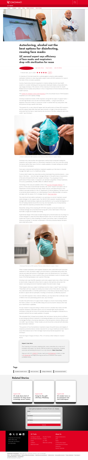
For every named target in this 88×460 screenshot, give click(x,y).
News (57, 440)
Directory (58, 446)
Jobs (57, 438)
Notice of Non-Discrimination (28, 455)
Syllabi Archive (51, 455)
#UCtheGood (52, 353)
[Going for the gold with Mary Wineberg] (44, 386)
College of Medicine (46, 371)
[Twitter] (14, 434)
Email (32, 440)
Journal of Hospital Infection (54, 185)
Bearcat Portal (34, 444)
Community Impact (61, 442)
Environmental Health (60, 371)
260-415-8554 (58, 68)
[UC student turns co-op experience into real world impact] (66, 386)
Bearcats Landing (47, 442)
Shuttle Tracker (47, 437)
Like (49, 72)
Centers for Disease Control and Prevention (33, 93)
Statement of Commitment (41, 455)
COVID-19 (35, 353)
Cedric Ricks (40, 68)
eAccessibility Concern (60, 455)
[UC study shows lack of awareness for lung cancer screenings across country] (22, 386)
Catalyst (33, 442)
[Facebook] (10, 434)
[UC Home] (14, 2)
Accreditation (20, 456)
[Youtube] (20, 434)
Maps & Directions (60, 437)
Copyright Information (12, 456)
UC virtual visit (26, 355)
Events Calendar (60, 448)
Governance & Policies (62, 444)
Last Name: (30, 420)
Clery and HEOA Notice (16, 455)
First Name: (30, 415)
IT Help (45, 438)
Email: (28, 411)
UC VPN (45, 440)
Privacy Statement (69, 455)
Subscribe (44, 425)
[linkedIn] (23, 434)
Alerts (8, 455)
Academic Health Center (21, 371)
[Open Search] (75, 2)
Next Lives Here (52, 194)
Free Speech (77, 455)
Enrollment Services (36, 438)
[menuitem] (8, 8)
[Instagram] (17, 434)
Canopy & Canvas (35, 437)
